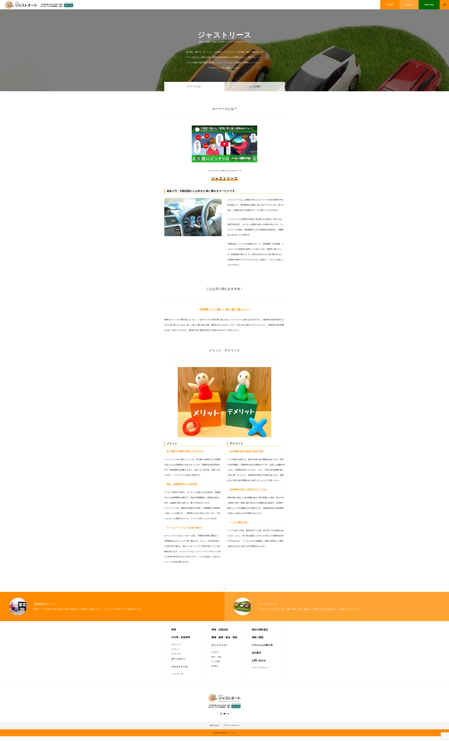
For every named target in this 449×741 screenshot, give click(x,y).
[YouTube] (224, 713)
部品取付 (215, 666)
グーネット (175, 649)
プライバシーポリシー (260, 667)
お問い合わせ (214, 725)
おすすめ (215, 652)
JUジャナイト (176, 644)
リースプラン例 (177, 674)
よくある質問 (254, 86)
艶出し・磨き (216, 657)
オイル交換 (216, 661)
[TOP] (224, 588)
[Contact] (228, 713)
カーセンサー (176, 654)
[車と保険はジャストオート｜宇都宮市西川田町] (40, 5)
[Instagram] (221, 713)
